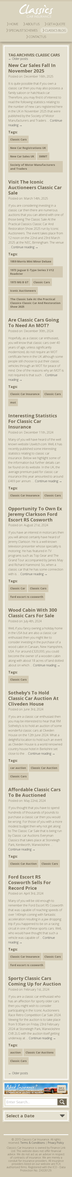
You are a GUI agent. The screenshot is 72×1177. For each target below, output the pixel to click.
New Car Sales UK (22, 156)
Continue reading (24, 247)
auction (15, 1052)
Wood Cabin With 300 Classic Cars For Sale (32, 613)
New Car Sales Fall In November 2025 (32, 68)
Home (13, 24)
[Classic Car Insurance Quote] (36, 1088)
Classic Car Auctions (40, 1052)
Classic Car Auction (44, 768)
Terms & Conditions (32, 1142)
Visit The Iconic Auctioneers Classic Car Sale (35, 187)
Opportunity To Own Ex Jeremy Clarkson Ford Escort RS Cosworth (35, 514)
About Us (33, 24)
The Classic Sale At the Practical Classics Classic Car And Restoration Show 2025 (35, 302)
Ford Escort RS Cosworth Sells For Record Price (29, 882)
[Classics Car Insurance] (36, 18)
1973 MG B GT (19, 282)
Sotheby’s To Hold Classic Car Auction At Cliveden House (33, 698)
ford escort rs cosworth (26, 597)
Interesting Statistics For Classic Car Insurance (32, 421)
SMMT (43, 156)
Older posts (18, 59)
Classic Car (17, 588)
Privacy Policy (56, 1142)
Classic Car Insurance (25, 394)
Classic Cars (18, 139)
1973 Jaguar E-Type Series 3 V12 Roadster (32, 272)
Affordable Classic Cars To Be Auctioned (34, 792)
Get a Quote (56, 24)
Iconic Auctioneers (23, 290)
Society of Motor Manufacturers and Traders (32, 166)
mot (13, 402)
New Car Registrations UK (28, 148)
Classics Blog (55, 30)
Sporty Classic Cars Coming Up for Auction (34, 981)
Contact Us (37, 36)
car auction (18, 768)
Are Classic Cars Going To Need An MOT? (33, 322)
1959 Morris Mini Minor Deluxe (30, 261)
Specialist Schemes (23, 30)
